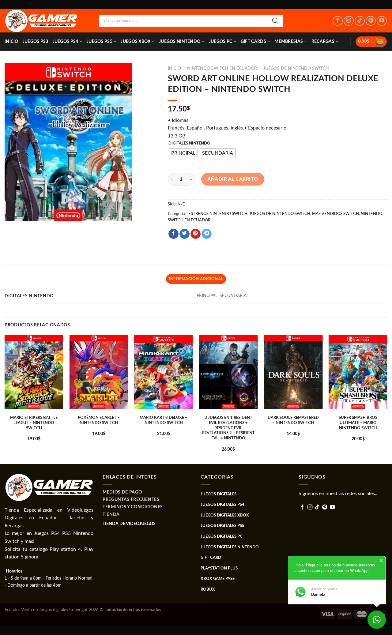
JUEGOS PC (220, 41)
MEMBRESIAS (288, 41)
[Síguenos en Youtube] (382, 21)
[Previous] (4, 398)
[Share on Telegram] (207, 234)
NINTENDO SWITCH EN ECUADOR (222, 68)
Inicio (11, 41)
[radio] (183, 153)
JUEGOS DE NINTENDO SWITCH (296, 68)
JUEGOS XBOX (135, 41)
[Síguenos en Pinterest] (371, 21)
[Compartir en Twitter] (184, 234)
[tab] (196, 279)
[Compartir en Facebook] (173, 234)
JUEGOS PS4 (65, 41)
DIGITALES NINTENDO (189, 143)
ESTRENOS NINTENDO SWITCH (217, 214)
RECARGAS (322, 41)
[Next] (387, 398)
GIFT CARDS (253, 41)
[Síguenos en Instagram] (349, 21)
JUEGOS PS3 (35, 41)
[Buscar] (275, 21)
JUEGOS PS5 (99, 41)
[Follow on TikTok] (360, 21)
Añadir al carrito (232, 179)
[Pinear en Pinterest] (195, 234)
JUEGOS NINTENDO (179, 41)
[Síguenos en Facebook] (338, 21)
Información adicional (196, 279)
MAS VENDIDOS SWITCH (335, 214)
